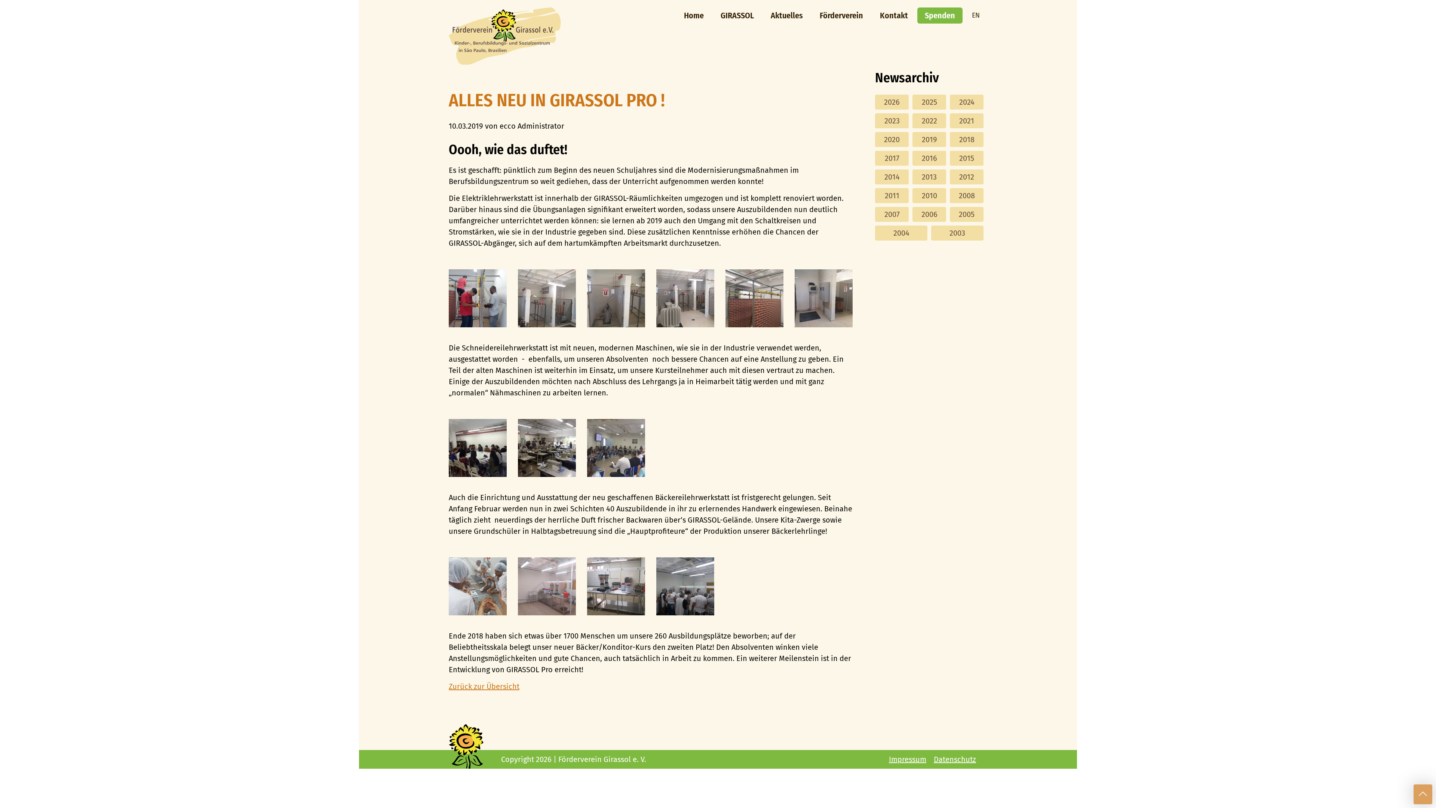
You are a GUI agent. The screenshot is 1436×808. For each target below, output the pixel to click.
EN (976, 15)
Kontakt (894, 15)
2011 (892, 195)
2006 (929, 214)
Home (694, 15)
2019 (929, 139)
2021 (966, 120)
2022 (929, 120)
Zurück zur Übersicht (484, 686)
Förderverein (841, 15)
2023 (892, 120)
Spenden (940, 15)
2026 (892, 102)
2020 (892, 139)
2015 (966, 158)
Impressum (907, 759)
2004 (901, 233)
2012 (966, 176)
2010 (929, 195)
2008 (967, 195)
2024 (967, 102)
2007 (892, 214)
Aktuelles (787, 15)
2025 (929, 102)
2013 (929, 176)
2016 (929, 158)
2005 (967, 214)
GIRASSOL (737, 15)
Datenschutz (955, 759)
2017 (892, 158)
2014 (892, 176)
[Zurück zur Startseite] (505, 62)
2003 (957, 233)
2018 (967, 139)
